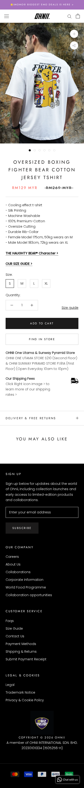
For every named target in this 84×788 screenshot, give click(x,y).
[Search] (69, 16)
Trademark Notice (20, 692)
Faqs (10, 620)
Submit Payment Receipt (26, 659)
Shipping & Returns (21, 651)
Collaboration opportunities (29, 595)
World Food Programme (26, 587)
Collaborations (18, 572)
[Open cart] (78, 16)
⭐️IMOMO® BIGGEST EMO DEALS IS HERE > (42, 4)
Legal (10, 684)
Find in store (42, 339)
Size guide (70, 307)
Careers (12, 556)
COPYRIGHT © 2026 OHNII (42, 737)
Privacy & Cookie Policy (25, 700)
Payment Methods (21, 644)
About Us (13, 564)
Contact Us (15, 636)
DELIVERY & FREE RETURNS (31, 418)
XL (46, 283)
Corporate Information (24, 579)
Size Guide (14, 628)
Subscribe (22, 528)
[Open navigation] (6, 16)
